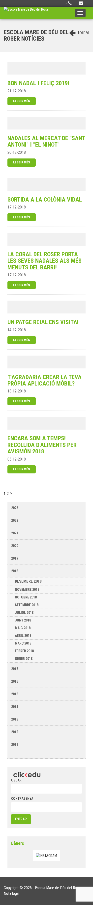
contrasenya (22, 799)
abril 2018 (23, 636)
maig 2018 (23, 628)
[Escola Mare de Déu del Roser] (27, 13)
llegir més (21, 101)
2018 (14, 571)
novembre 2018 (27, 590)
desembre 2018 (28, 581)
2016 (14, 681)
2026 (14, 508)
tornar (83, 32)
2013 (14, 719)
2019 (14, 558)
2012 (14, 732)
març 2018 (23, 643)
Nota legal (11, 893)
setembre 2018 (26, 605)
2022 (14, 520)
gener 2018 (23, 659)
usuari (17, 780)
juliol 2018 (24, 613)
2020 (14, 546)
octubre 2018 (26, 597)
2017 (14, 669)
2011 (14, 745)
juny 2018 (23, 620)
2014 (14, 707)
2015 (14, 694)
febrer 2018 (24, 651)
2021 (14, 533)
